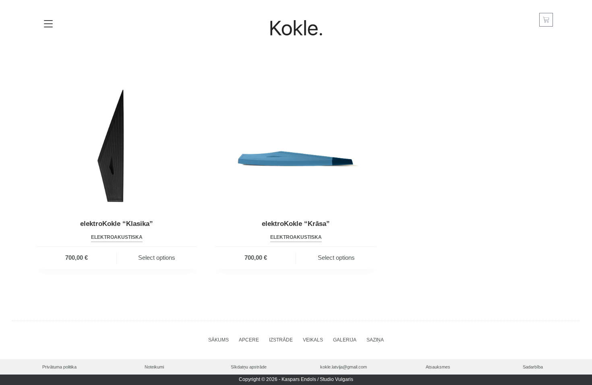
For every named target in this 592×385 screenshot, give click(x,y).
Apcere (249, 340)
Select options (156, 257)
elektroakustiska (117, 237)
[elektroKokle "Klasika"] (116, 148)
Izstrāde (281, 340)
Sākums (218, 340)
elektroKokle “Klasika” (116, 224)
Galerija (344, 340)
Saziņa (375, 340)
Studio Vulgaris (336, 379)
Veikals (313, 340)
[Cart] (546, 20)
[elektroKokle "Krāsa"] (295, 148)
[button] (48, 24)
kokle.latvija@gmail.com (343, 366)
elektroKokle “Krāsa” (296, 224)
